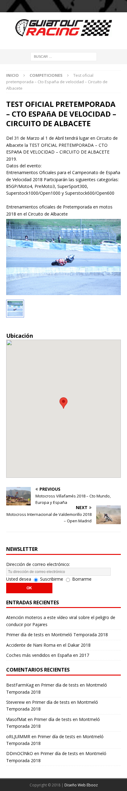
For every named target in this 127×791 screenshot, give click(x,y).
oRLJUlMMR (18, 736)
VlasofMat (16, 719)
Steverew (15, 702)
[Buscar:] (64, 56)
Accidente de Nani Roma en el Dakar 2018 (48, 645)
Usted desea (18, 579)
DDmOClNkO (19, 753)
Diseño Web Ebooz (81, 785)
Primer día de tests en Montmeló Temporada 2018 (57, 634)
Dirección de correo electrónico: (38, 564)
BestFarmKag (20, 685)
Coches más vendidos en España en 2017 (47, 655)
